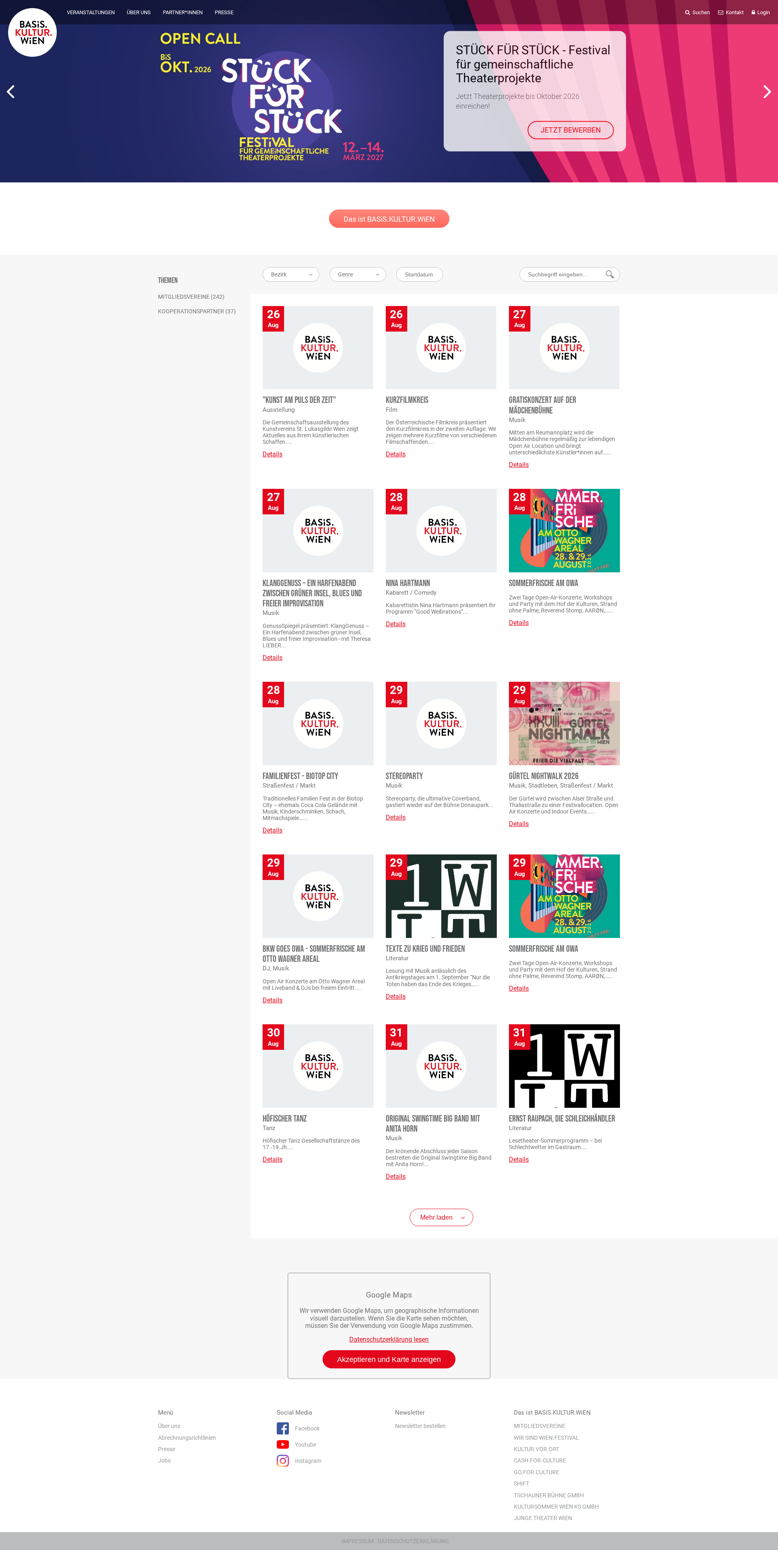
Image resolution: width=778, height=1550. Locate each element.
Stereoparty (404, 776)
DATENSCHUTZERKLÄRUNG (413, 1540)
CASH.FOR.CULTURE (540, 1460)
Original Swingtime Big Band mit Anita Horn (433, 1124)
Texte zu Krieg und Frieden (425, 949)
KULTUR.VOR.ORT (536, 1449)
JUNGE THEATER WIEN (543, 1518)
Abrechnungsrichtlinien (187, 1437)
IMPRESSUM (358, 1540)
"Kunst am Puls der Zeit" (299, 400)
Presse (166, 1449)
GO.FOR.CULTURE (536, 1472)
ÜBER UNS (139, 12)
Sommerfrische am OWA (543, 583)
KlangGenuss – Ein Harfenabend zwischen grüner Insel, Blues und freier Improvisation (312, 594)
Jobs (164, 1460)
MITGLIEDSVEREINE (539, 1426)
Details (272, 454)
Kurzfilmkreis (407, 400)
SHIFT (521, 1483)
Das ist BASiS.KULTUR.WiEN (389, 219)
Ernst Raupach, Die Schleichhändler (562, 1118)
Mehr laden (436, 1217)
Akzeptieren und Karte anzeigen (389, 1359)
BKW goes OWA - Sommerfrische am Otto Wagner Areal (314, 954)
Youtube (305, 1444)
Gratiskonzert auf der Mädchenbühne (542, 405)
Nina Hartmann (408, 583)
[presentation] (10, 91)
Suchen (700, 12)
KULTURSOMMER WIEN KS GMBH (556, 1506)
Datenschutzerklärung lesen (389, 1339)
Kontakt (734, 12)
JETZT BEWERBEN (571, 130)
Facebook (307, 1428)
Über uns (169, 1426)
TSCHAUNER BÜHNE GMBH (549, 1495)
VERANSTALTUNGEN (91, 12)
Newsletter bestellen (420, 1426)
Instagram (308, 1461)
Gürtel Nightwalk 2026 (544, 776)
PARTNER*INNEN (183, 12)
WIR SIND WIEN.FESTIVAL (546, 1437)
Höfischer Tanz (285, 1118)
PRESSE (224, 12)
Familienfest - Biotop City (300, 776)
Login (763, 12)
